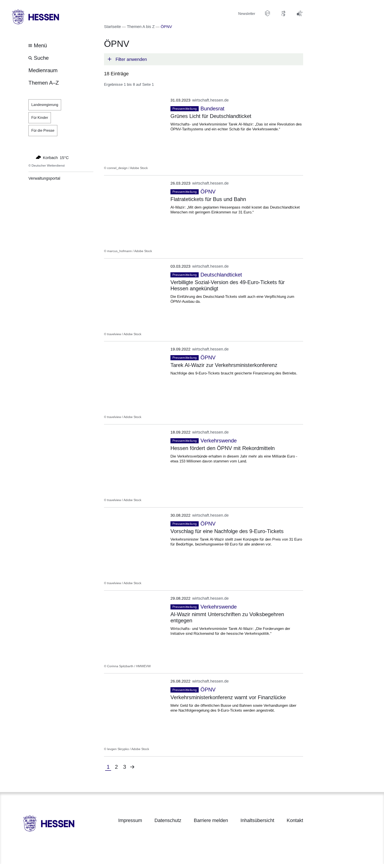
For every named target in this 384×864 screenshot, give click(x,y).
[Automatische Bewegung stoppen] (30, 157)
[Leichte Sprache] (267, 13)
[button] (203, 59)
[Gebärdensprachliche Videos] (283, 13)
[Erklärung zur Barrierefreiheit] (299, 13)
